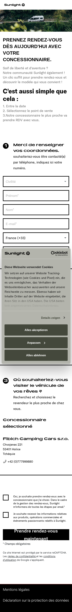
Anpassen (34, 342)
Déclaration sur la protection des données (36, 600)
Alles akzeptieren (36, 330)
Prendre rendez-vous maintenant (36, 534)
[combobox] (36, 181)
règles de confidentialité (22, 556)
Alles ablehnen (36, 355)
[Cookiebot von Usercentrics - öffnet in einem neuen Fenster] (51, 253)
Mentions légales (16, 589)
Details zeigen (50, 317)
